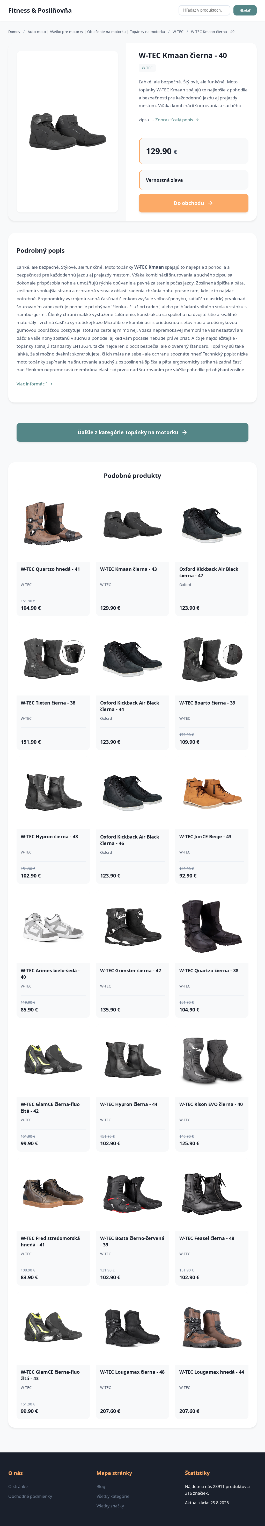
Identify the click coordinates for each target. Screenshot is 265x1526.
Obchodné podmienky (30, 1496)
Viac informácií (32, 384)
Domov (14, 31)
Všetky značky (110, 1506)
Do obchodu (189, 203)
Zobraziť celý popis (174, 120)
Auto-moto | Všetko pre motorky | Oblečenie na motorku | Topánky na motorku (97, 31)
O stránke (18, 1486)
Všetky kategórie (113, 1496)
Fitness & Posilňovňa (40, 10)
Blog (101, 1486)
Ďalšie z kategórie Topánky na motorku (128, 432)
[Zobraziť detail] (67, 131)
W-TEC (179, 31)
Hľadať (245, 10)
